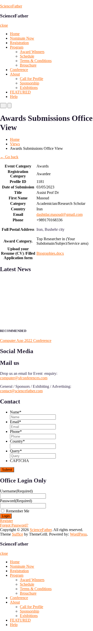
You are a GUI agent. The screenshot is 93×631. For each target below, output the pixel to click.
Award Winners (32, 52)
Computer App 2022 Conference (25, 340)
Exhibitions (29, 87)
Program (16, 47)
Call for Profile (31, 79)
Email (15, 422)
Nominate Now (22, 38)
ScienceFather (11, 6)
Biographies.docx (50, 253)
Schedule (27, 56)
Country (17, 441)
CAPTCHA (19, 461)
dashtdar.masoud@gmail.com (59, 214)
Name (15, 412)
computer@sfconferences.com (23, 378)
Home (15, 34)
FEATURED (20, 92)
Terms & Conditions (36, 61)
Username (16, 491)
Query (16, 451)
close (4, 25)
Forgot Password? (14, 525)
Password (16, 501)
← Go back (9, 157)
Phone (16, 431)
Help (14, 96)
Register (6, 521)
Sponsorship (29, 83)
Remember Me (17, 511)
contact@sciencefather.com (21, 391)
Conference (19, 70)
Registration (19, 43)
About (15, 74)
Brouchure (28, 65)
